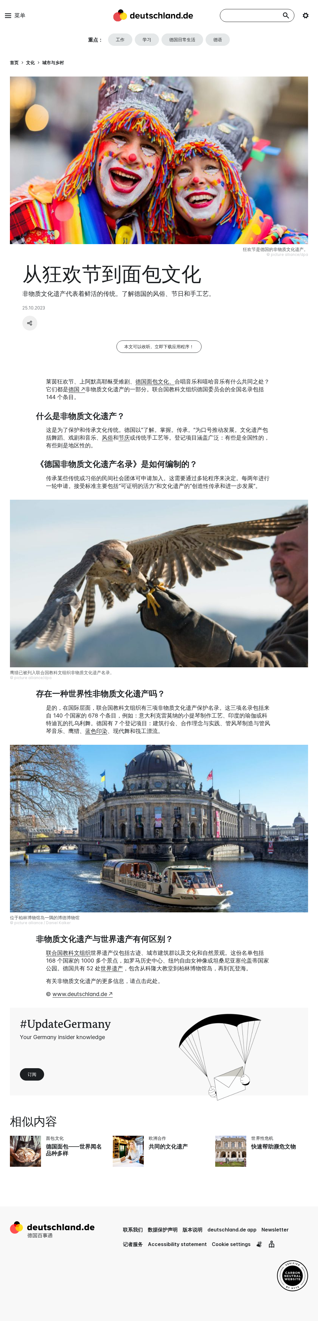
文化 (30, 62)
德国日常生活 (182, 39)
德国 (74, 389)
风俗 (107, 437)
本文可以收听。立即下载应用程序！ (159, 346)
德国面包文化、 (155, 381)
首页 (14, 62)
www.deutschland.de (79, 994)
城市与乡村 (53, 62)
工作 (120, 39)
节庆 (124, 437)
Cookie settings (231, 1244)
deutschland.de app (232, 1230)
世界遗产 (112, 968)
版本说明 (192, 1230)
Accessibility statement (177, 1244)
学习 (147, 39)
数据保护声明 (163, 1230)
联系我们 (133, 1230)
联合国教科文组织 (68, 953)
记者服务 (133, 1244)
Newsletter (275, 1230)
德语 (217, 39)
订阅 (32, 1074)
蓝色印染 (96, 731)
